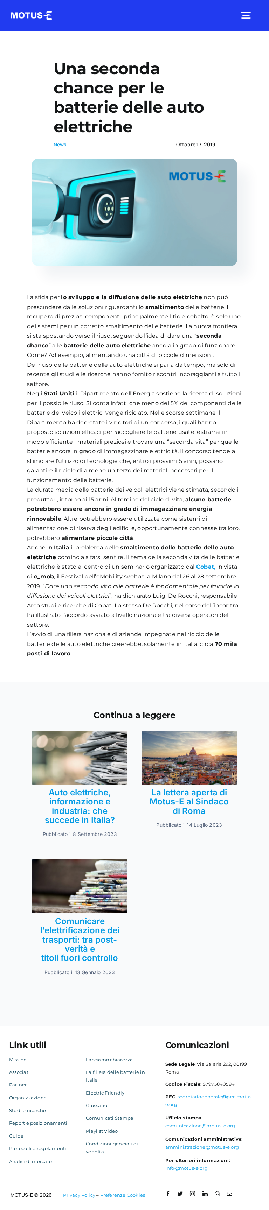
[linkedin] (205, 1193)
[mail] (229, 1193)
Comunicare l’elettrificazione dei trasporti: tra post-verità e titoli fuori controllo (79, 939)
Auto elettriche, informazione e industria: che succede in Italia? (80, 806)
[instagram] (192, 1193)
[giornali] (79, 862)
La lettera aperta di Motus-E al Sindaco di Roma (189, 801)
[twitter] (180, 1193)
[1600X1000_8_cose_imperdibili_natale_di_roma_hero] (189, 733)
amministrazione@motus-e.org (202, 1147)
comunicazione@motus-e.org (200, 1125)
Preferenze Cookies (122, 1195)
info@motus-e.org (186, 1168)
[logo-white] (31, 13)
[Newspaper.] (79, 733)
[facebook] (168, 1193)
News (60, 144)
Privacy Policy (79, 1195)
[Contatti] (217, 1193)
